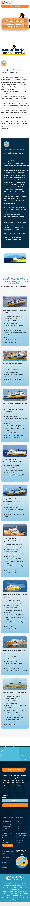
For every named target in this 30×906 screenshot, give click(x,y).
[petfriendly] (22, 857)
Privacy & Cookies (22, 897)
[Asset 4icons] (7, 2)
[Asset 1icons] (15, 877)
